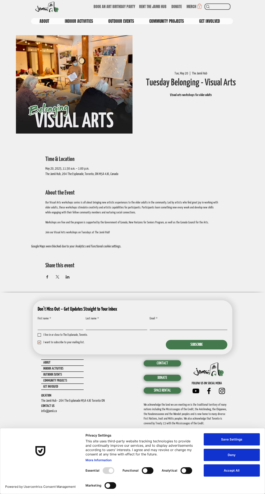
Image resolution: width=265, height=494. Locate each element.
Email (154, 318)
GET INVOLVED (50, 386)
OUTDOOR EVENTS (52, 374)
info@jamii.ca (49, 411)
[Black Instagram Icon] (222, 391)
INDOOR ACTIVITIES (53, 368)
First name (44, 318)
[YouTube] (196, 391)
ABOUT (47, 362)
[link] (199, 6)
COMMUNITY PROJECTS (55, 380)
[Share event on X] (57, 277)
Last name (92, 318)
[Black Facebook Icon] (209, 391)
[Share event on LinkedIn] (68, 277)
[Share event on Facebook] (47, 277)
